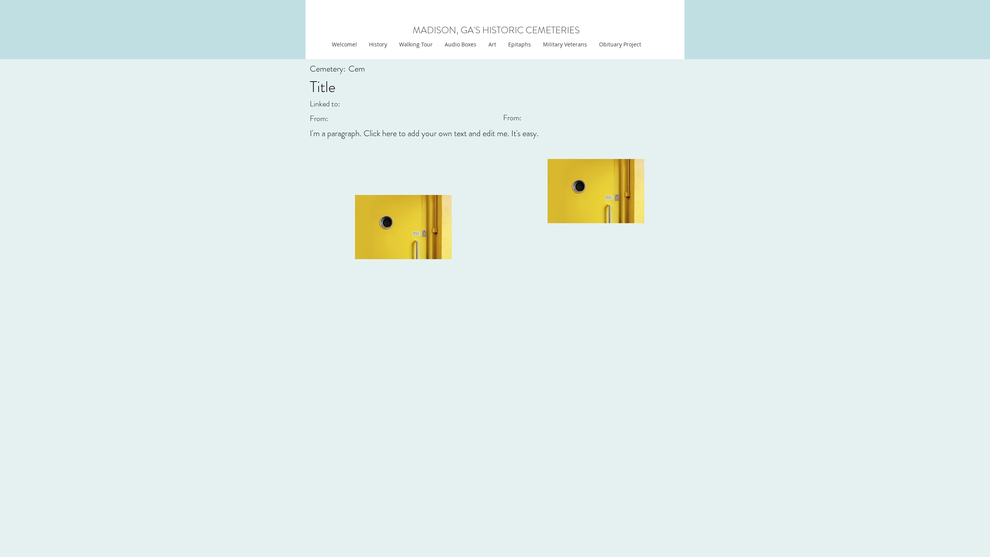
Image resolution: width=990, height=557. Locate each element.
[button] (492, 44)
